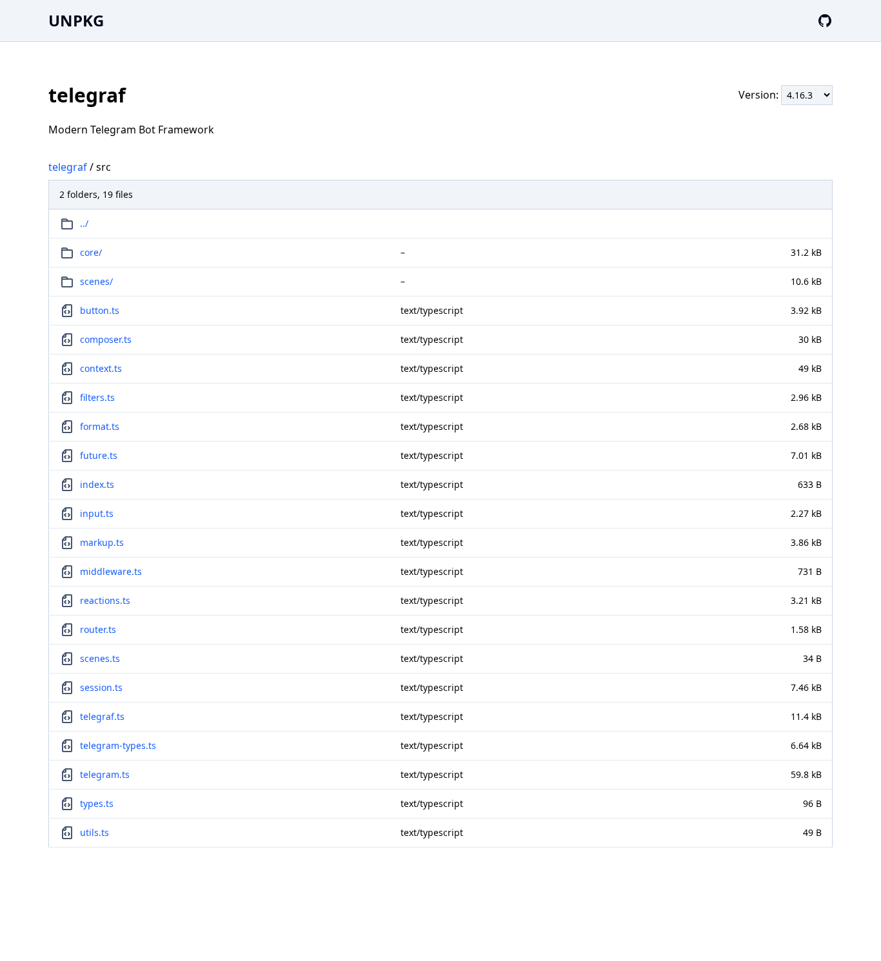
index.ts (97, 484)
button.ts (99, 310)
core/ (91, 252)
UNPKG (76, 20)
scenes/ (96, 281)
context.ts (101, 368)
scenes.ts (100, 658)
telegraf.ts (102, 716)
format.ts (99, 426)
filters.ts (97, 397)
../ (84, 223)
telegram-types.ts (118, 745)
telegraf (67, 167)
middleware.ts (111, 571)
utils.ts (94, 832)
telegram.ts (105, 774)
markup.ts (102, 542)
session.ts (101, 687)
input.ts (97, 513)
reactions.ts (105, 600)
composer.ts (106, 339)
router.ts (98, 629)
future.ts (98, 455)
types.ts (97, 803)
